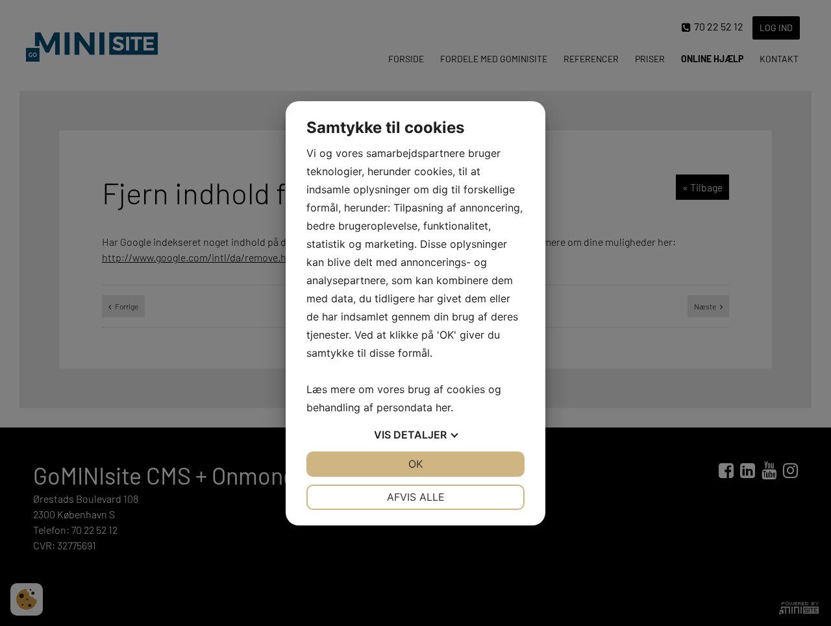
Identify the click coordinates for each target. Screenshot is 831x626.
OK (415, 463)
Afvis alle (416, 496)
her (443, 407)
